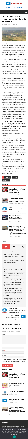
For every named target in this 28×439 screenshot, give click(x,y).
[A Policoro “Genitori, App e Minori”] (5, 211)
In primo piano (7, 369)
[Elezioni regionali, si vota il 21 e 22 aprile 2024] (5, 394)
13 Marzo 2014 (6, 24)
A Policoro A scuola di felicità (11, 252)
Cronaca (5, 184)
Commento (4, 334)
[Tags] (14, 246)
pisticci (15, 177)
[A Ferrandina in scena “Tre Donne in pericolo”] (5, 386)
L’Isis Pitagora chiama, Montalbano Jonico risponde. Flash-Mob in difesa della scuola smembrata (17, 190)
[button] (26, 12)
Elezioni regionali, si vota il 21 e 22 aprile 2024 (17, 392)
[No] (26, 433)
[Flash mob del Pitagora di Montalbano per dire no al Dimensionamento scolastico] (5, 201)
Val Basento (6, 180)
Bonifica (8, 177)
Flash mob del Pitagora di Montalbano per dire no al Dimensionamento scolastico (17, 200)
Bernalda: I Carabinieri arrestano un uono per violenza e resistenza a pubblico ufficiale (15, 218)
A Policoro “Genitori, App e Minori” (16, 208)
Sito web (4, 355)
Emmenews (14, 24)
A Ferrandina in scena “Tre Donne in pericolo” (16, 384)
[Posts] (6, 246)
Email (3, 350)
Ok (14, 436)
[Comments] (22, 246)
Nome (3, 346)
